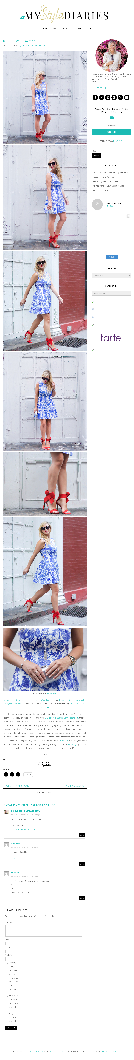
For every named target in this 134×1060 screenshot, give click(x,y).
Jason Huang (52, 693)
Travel (55, 28)
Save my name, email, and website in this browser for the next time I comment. (14, 976)
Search (96, 156)
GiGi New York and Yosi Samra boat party (62, 717)
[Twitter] (101, 97)
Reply (82, 835)
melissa (15, 872)
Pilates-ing (71, 744)
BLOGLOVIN (118, 141)
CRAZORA (15, 858)
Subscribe (111, 132)
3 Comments (40, 45)
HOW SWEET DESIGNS (111, 1051)
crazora (15, 843)
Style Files (22, 45)
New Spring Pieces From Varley (106, 181)
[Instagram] (107, 97)
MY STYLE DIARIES (35, 1051)
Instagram (64, 740)
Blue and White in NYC (19, 41)
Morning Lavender (75, 786)
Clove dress (9, 700)
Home (45, 28)
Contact (78, 28)
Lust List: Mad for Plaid (16, 786)
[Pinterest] (114, 97)
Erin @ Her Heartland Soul (25, 811)
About (66, 28)
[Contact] (126, 97)
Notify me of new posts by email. (14, 1017)
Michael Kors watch (76, 700)
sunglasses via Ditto (13, 703)
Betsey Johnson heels (25, 700)
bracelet (63, 700)
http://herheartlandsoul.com (23, 829)
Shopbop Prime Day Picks (103, 176)
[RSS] (120, 97)
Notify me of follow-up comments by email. (14, 1001)
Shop (89, 28)
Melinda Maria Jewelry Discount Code (108, 185)
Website (8, 955)
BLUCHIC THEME (57, 1051)
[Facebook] (95, 97)
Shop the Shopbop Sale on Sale (106, 190)
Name (8, 939)
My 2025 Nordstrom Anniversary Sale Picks (110, 172)
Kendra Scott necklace (45, 700)
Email (8, 947)
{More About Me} (99, 87)
